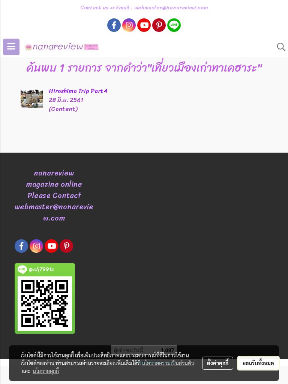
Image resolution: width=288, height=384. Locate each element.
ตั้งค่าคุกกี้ (217, 363)
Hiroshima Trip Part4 (78, 91)
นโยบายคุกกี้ (46, 371)
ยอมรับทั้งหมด (258, 363)
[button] (278, 47)
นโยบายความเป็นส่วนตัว (168, 363)
